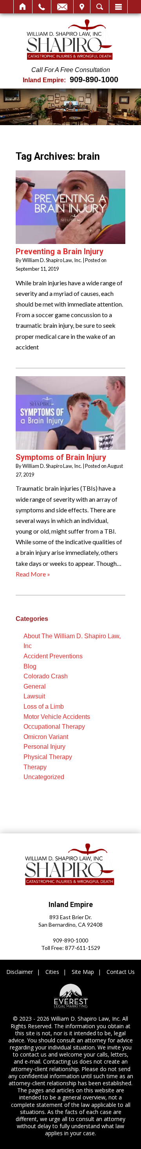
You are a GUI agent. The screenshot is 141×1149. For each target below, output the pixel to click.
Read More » (33, 574)
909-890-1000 (94, 79)
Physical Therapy (48, 757)
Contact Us (121, 971)
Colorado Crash (46, 676)
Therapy (35, 767)
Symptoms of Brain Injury (61, 457)
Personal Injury (44, 746)
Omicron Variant (46, 736)
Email (62, 6)
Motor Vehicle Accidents (57, 716)
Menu (118, 6)
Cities (52, 971)
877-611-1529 (82, 947)
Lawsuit (34, 696)
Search (99, 6)
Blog (30, 666)
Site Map (83, 971)
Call (42, 6)
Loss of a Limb (44, 706)
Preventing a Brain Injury (59, 251)
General (35, 686)
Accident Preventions (53, 656)
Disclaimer (19, 971)
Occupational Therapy (54, 726)
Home (23, 6)
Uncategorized (44, 777)
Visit (82, 6)
